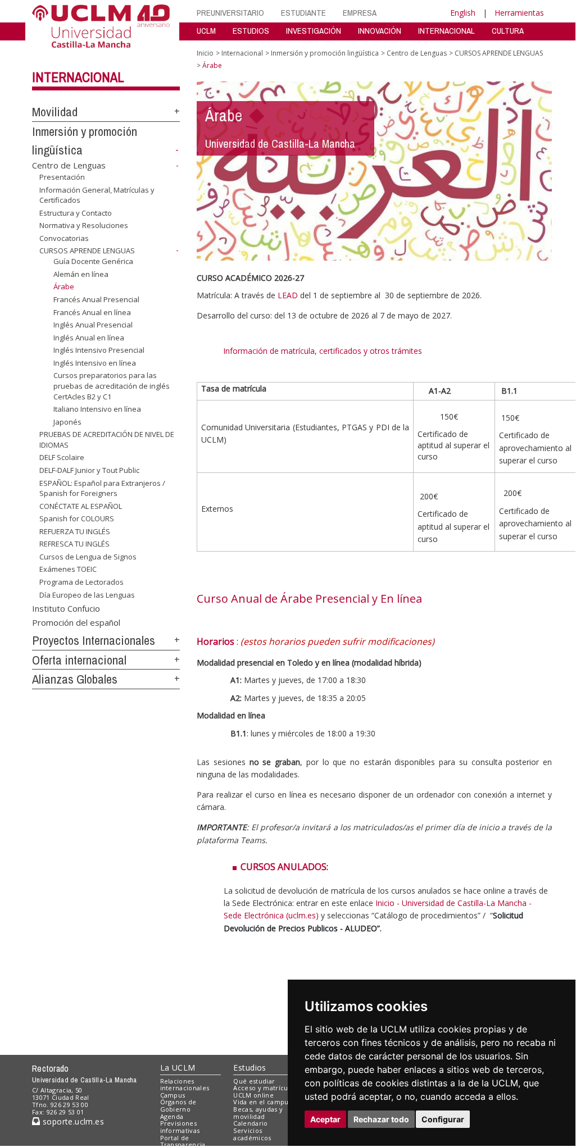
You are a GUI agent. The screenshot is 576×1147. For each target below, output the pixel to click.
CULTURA (508, 31)
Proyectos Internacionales (93, 640)
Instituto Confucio (66, 607)
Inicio (205, 53)
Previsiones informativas (180, 1127)
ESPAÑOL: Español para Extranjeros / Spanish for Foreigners (102, 487)
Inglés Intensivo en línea (94, 363)
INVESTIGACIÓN (313, 31)
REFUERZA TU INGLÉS (74, 531)
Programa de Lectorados (81, 582)
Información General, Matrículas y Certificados (97, 195)
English (462, 12)
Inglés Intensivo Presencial (98, 350)
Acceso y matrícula (263, 1088)
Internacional (78, 77)
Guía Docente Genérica (93, 261)
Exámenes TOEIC (68, 569)
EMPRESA (360, 13)
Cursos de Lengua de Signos (88, 557)
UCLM (206, 31)
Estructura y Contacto (75, 213)
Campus (172, 1095)
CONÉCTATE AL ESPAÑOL (80, 506)
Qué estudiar (254, 1081)
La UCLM (178, 1067)
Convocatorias (64, 238)
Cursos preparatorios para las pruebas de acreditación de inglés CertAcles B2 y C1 (111, 385)
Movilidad (55, 111)
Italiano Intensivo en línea (97, 409)
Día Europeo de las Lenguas (87, 594)
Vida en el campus (262, 1102)
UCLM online (253, 1095)
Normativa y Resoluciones (83, 225)
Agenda (172, 1116)
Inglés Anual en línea (88, 338)
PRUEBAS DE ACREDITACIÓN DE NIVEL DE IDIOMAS (106, 439)
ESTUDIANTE (303, 13)
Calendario (250, 1123)
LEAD (288, 295)
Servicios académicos (252, 1134)
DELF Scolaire (61, 457)
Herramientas (519, 12)
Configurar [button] (442, 1119)
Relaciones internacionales (185, 1085)
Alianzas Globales (74, 679)
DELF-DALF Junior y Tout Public (89, 470)
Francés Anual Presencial (96, 299)
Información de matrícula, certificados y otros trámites (323, 350)
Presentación (62, 177)
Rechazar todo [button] (381, 1119)
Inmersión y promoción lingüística (325, 53)
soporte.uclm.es (72, 1121)
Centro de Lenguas (69, 165)
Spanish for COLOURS (76, 518)
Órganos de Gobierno (178, 1105)
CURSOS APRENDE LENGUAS (87, 250)
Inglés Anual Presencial (93, 325)
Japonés (67, 422)
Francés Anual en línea (92, 312)
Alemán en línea (80, 274)
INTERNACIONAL (446, 31)
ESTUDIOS (251, 31)
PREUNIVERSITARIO (230, 13)
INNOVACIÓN (379, 31)
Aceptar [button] (325, 1119)
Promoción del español (76, 621)
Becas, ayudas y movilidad (258, 1113)
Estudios (249, 1067)
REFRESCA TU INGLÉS (74, 544)
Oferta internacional (79, 660)
